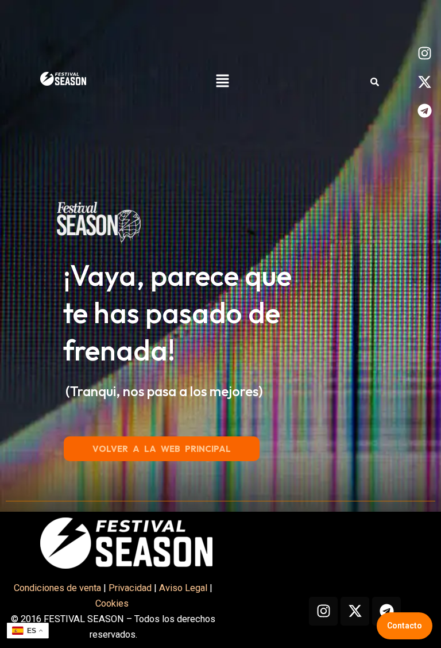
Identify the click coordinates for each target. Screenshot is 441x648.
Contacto (404, 625)
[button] (222, 81)
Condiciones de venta (57, 587)
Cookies (113, 603)
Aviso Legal (183, 587)
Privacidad (130, 587)
